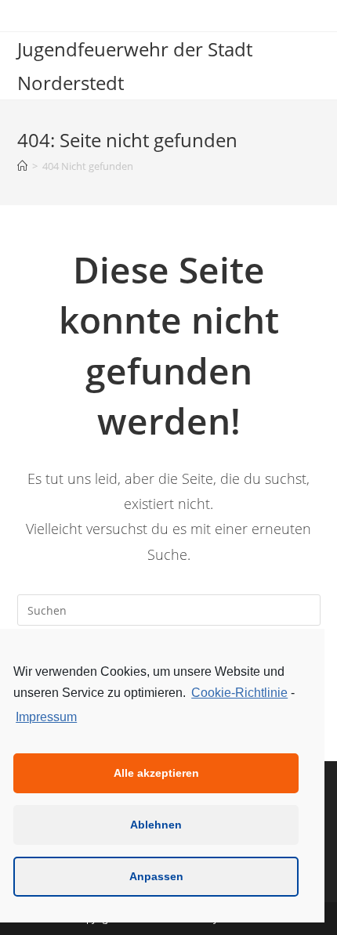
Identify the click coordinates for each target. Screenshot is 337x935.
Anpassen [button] (156, 876)
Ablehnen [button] (156, 824)
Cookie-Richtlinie (239, 692)
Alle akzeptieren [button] (156, 773)
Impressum (46, 717)
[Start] (22, 166)
